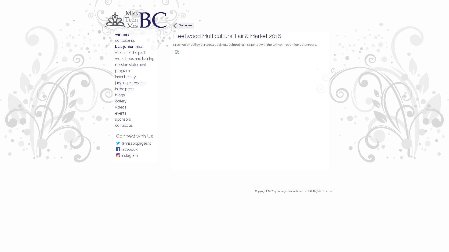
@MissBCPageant (136, 143)
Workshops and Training (134, 58)
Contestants (125, 40)
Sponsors (123, 119)
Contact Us (124, 125)
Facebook (129, 149)
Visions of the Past (130, 52)
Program (122, 71)
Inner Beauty (125, 77)
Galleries (185, 25)
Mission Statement (130, 65)
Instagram (129, 155)
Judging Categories (130, 83)
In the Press (124, 89)
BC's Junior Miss (128, 46)
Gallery (121, 101)
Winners (122, 34)
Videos (120, 107)
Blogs (120, 95)
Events (120, 113)
